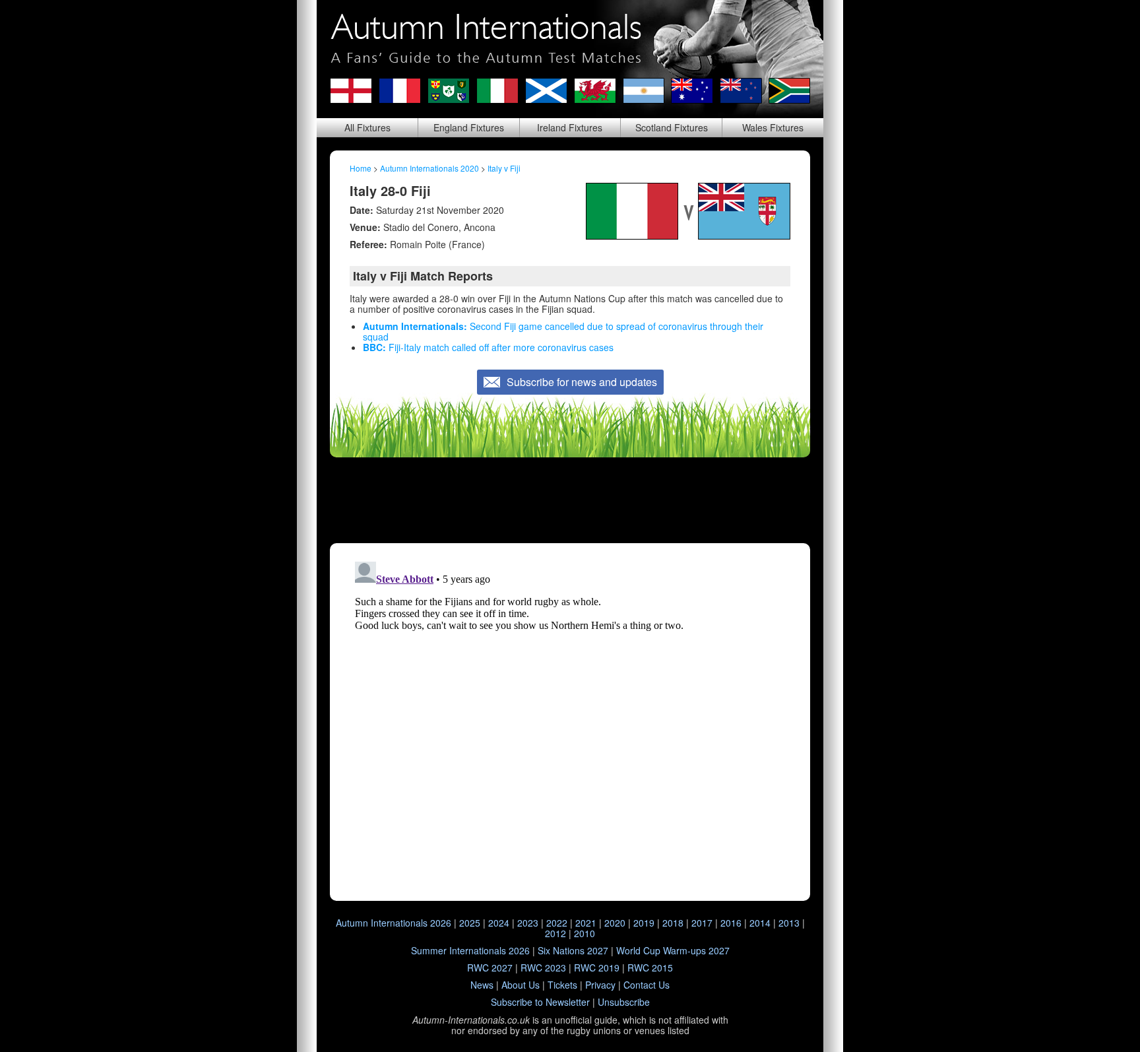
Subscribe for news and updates (582, 381)
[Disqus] (570, 721)
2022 (556, 922)
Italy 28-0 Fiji (390, 190)
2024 (498, 922)
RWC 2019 (596, 967)
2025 (469, 922)
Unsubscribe (624, 1001)
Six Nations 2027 (573, 950)
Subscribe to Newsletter (540, 1001)
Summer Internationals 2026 (470, 950)
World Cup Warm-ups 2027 (673, 950)
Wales (773, 127)
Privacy (600, 984)
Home (360, 168)
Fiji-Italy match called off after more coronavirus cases (488, 347)
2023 (527, 922)
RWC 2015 (650, 967)
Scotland (671, 127)
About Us (520, 984)
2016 (731, 922)
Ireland (569, 127)
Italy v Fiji (504, 168)
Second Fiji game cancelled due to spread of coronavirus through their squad (563, 331)
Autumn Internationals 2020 (429, 168)
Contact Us (646, 984)
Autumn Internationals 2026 (393, 922)
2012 (555, 933)
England (468, 127)
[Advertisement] (570, 500)
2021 (585, 922)
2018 (672, 922)
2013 (789, 922)
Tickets (562, 984)
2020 (614, 922)
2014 (760, 922)
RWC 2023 (543, 967)
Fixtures (367, 127)
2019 (643, 922)
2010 (584, 933)
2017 (701, 922)
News (481, 984)
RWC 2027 (490, 967)
